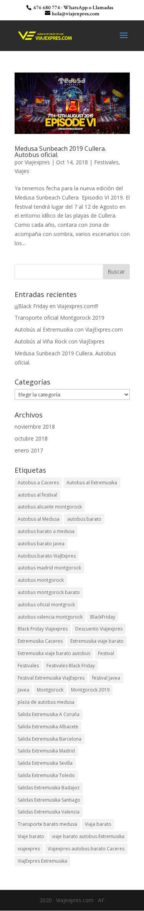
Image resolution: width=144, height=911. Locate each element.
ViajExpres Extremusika (42, 861)
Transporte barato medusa (47, 824)
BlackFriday (102, 617)
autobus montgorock (41, 580)
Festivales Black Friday (70, 665)
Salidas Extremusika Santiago (49, 800)
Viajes (22, 171)
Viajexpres (37, 162)
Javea (23, 690)
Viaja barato (98, 824)
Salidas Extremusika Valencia (48, 812)
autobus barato (84, 519)
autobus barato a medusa (46, 531)
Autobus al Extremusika (91, 482)
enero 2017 (29, 450)
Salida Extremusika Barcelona (49, 739)
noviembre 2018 (35, 426)
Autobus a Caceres (38, 482)
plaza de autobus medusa (46, 702)
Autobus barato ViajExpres (47, 556)
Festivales (106, 162)
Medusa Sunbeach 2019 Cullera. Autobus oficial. (60, 151)
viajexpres (29, 848)
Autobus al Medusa (39, 519)
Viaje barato (31, 836)
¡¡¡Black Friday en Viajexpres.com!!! (56, 306)
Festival (106, 653)
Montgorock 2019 (90, 690)
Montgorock (50, 690)
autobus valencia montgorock (50, 617)
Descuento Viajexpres (98, 628)
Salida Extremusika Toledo (46, 775)
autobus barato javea (41, 543)
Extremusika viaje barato (97, 641)
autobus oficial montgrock (46, 604)
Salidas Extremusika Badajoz (48, 787)
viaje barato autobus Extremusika (88, 836)
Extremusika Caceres (40, 641)
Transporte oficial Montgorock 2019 (59, 317)
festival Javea (106, 678)
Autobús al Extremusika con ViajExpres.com (69, 329)
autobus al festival (37, 495)
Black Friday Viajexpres (43, 628)
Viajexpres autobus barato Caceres (86, 848)
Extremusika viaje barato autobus (54, 653)
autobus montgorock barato (49, 592)
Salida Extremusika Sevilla (45, 763)
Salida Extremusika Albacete (48, 726)
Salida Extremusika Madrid (46, 751)
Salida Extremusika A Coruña (48, 714)
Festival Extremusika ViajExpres (51, 678)
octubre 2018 (31, 438)
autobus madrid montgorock (49, 567)
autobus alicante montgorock (50, 506)
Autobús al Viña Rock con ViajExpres (59, 341)
